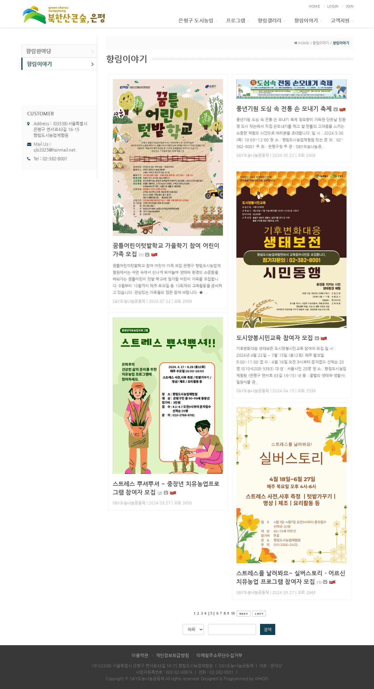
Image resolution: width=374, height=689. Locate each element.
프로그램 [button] (235, 20)
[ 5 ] (211, 613)
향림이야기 (39, 64)
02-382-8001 (55, 158)
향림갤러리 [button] (269, 20)
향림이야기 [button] (306, 20)
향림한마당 (38, 51)
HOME (314, 6)
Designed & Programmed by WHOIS (234, 678)
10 (233, 613)
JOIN (350, 6)
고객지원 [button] (340, 20)
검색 (267, 629)
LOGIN (332, 6)
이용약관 (139, 655)
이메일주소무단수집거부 (219, 655)
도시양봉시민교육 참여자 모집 (274, 338)
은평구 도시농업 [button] (196, 20)
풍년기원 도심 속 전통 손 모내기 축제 (284, 108)
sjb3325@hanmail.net (54, 149)
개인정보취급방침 (172, 655)
